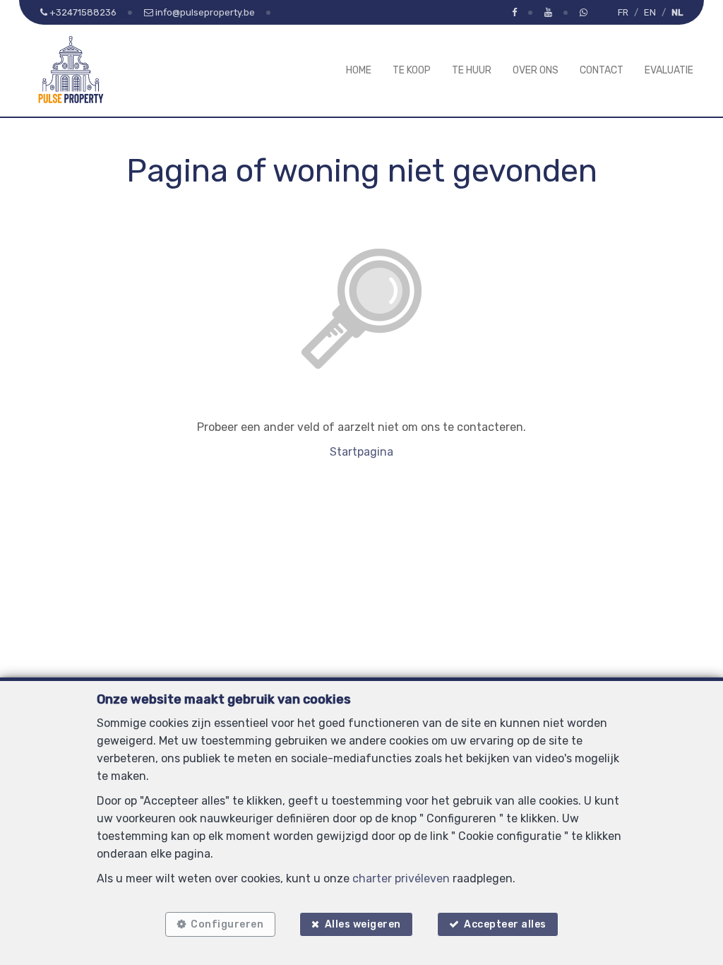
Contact (601, 70)
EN (650, 12)
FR (623, 12)
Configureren (227, 924)
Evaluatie (669, 70)
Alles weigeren (363, 924)
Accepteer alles (505, 924)
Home (358, 70)
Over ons (535, 70)
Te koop (412, 70)
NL (677, 12)
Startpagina (361, 451)
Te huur (471, 70)
